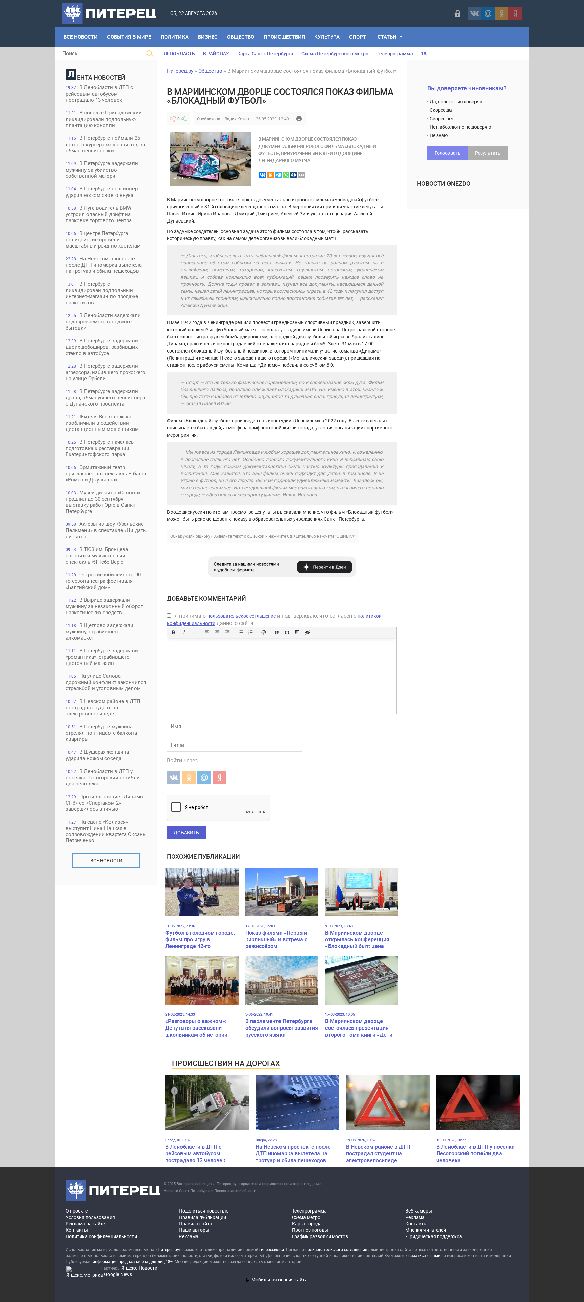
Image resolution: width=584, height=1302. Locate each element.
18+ (425, 53)
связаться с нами (423, 1255)
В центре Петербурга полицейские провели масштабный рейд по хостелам (103, 239)
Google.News (118, 1274)
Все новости (106, 860)
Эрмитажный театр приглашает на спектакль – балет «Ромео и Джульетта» (106, 473)
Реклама (188, 1236)
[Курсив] (184, 632)
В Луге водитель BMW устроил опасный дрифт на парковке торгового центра (99, 214)
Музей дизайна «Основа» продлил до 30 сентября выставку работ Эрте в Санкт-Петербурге (103, 501)
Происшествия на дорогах (226, 1063)
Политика (175, 36)
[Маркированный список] (241, 632)
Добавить (186, 832)
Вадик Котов (237, 118)
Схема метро (306, 1217)
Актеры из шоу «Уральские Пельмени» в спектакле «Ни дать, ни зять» (106, 530)
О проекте (77, 1210)
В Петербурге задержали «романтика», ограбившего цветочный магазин (102, 656)
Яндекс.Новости (139, 1268)
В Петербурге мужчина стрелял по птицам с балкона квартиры (101, 732)
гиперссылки (271, 1249)
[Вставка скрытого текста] (307, 632)
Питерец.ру (180, 70)
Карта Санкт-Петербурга (265, 53)
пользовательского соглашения (336, 1249)
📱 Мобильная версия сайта (276, 1279)
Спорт (357, 36)
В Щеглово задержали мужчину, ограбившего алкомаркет (99, 631)
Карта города (307, 1223)
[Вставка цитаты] (277, 632)
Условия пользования (90, 1217)
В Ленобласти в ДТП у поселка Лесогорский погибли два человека (103, 777)
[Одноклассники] (501, 13)
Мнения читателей (425, 1230)
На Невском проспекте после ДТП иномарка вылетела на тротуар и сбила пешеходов (104, 264)
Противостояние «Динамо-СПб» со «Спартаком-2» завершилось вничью (105, 802)
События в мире (129, 36)
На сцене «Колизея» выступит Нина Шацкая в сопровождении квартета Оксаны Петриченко (106, 830)
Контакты (77, 1230)
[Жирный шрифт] (174, 632)
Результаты (488, 153)
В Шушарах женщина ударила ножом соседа (97, 754)
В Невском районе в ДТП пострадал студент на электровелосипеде (103, 707)
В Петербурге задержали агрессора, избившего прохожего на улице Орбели (105, 372)
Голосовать (448, 153)
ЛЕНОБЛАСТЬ (179, 53)
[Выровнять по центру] (217, 632)
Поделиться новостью (203, 1210)
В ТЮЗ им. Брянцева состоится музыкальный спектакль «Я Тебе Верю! (97, 555)
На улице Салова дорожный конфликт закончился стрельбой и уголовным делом (106, 682)
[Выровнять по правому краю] (227, 632)
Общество (240, 36)
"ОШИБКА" (345, 536)
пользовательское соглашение (241, 616)
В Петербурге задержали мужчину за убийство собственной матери (102, 169)
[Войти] (457, 13)
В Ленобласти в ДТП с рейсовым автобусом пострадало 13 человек (99, 93)
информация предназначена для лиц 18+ (133, 1261)
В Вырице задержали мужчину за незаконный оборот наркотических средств (104, 606)
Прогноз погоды (310, 1230)
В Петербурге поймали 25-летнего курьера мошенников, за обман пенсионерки (105, 144)
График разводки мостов (320, 1236)
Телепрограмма (394, 53)
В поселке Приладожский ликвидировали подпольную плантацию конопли (104, 118)
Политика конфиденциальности (101, 1236)
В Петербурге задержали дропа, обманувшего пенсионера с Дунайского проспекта (105, 397)
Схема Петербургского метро (334, 53)
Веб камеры (418, 1210)
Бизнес (208, 36)
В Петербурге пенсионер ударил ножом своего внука (102, 191)
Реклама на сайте (85, 1223)
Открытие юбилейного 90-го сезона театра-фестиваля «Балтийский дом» (104, 580)
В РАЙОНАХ (216, 53)
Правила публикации (202, 1217)
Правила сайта (195, 1223)
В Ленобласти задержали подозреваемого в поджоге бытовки (103, 321)
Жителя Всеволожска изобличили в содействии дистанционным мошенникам (102, 422)
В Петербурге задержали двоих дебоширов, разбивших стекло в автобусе (102, 346)
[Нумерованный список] (251, 632)
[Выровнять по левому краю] (207, 632)
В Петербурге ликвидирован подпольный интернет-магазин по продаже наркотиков (102, 293)
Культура (327, 36)
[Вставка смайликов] (264, 632)
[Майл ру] (488, 13)
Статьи (387, 36)
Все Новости (81, 36)
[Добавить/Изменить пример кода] (287, 632)
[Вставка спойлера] (297, 632)
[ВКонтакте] (474, 13)
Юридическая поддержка (433, 1236)
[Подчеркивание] (194, 632)
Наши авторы (194, 1230)
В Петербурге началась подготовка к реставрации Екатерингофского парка (100, 448)
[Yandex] (515, 13)
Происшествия (284, 36)
